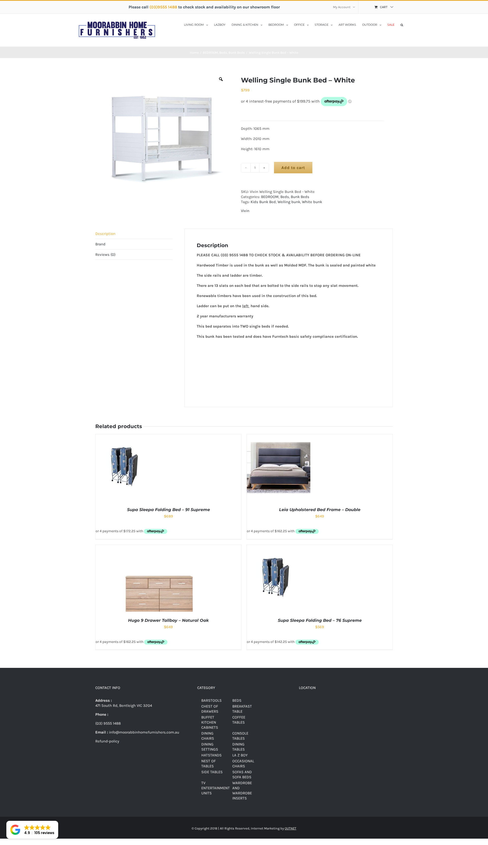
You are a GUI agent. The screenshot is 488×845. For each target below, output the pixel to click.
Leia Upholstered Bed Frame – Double (319, 509)
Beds (284, 196)
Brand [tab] (100, 244)
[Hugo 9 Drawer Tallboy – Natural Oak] (159, 547)
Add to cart (293, 167)
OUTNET (290, 828)
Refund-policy (107, 741)
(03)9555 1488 (163, 7)
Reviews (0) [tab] (105, 254)
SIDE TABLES (212, 772)
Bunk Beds (300, 196)
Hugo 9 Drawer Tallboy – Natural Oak (168, 620)
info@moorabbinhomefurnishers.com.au (143, 732)
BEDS (236, 700)
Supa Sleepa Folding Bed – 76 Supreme (320, 620)
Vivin (245, 210)
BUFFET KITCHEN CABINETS (209, 722)
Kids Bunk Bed (263, 202)
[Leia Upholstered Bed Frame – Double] (278, 436)
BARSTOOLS (211, 700)
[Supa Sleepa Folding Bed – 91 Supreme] (129, 436)
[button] (402, 24)
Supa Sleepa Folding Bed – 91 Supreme (168, 509)
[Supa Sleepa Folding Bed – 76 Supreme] (280, 547)
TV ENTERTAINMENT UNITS (215, 788)
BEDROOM (270, 196)
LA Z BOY (240, 755)
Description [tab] (105, 233)
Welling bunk (289, 202)
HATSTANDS (211, 755)
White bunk (312, 202)
